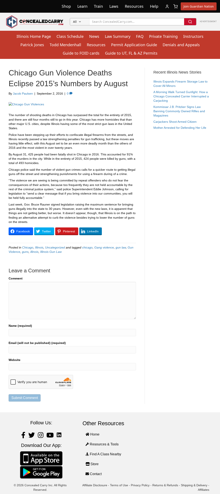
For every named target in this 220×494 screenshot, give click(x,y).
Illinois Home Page (34, 36)
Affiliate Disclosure (94, 485)
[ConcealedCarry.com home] (34, 21)
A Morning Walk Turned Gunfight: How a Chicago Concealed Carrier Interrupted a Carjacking (181, 96)
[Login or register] (167, 6)
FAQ (140, 36)
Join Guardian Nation (198, 6)
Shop (66, 6)
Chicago (27, 247)
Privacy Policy (140, 485)
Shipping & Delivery (194, 485)
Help (154, 6)
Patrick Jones (32, 44)
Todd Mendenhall (65, 44)
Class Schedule (70, 36)
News (94, 36)
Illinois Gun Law (51, 251)
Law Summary (117, 36)
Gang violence (104, 247)
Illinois (39, 247)
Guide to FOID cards (81, 53)
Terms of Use (119, 485)
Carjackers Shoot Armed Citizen (175, 121)
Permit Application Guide (134, 44)
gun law (121, 247)
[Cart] (175, 6)
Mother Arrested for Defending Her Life (179, 127)
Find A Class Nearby (105, 454)
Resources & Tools (104, 444)
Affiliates (203, 489)
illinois (34, 251)
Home (94, 434)
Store (94, 464)
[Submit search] (190, 21)
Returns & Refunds (165, 485)
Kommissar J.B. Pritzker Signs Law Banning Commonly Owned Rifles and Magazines (179, 111)
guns (25, 251)
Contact (95, 474)
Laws (113, 6)
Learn (82, 6)
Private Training (163, 36)
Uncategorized (55, 247)
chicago (87, 247)
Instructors (193, 36)
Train (98, 6)
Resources (134, 6)
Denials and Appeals (181, 44)
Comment (16, 278)
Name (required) (20, 325)
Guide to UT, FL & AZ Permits (131, 53)
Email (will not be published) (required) (37, 343)
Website (14, 360)
